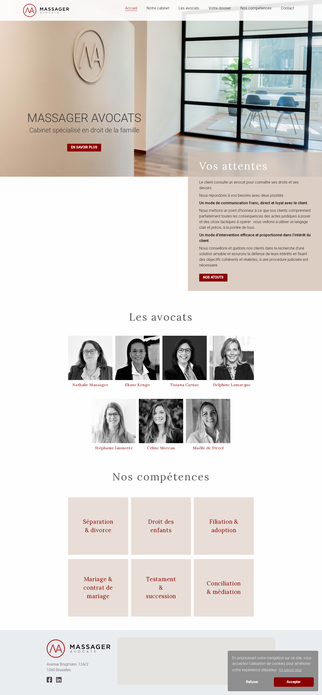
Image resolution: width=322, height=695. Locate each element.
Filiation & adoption (223, 526)
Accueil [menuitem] (131, 8)
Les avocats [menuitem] (189, 8)
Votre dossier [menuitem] (220, 8)
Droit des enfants (161, 526)
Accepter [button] (294, 682)
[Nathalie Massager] (90, 358)
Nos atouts (213, 277)
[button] (196, 658)
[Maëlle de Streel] (208, 421)
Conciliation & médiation (224, 588)
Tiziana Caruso (184, 384)
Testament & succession (161, 588)
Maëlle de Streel (208, 448)
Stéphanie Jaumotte (114, 448)
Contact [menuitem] (287, 8)
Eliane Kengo (137, 384)
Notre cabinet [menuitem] (158, 8)
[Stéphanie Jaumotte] (114, 421)
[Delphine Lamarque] (232, 358)
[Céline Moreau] (161, 421)
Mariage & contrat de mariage (98, 588)
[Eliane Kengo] (137, 358)
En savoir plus (84, 147)
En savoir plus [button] (290, 670)
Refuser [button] (252, 682)
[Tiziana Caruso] (184, 358)
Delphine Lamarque (231, 384)
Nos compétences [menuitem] (256, 8)
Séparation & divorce (98, 526)
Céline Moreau (161, 448)
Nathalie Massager (90, 384)
